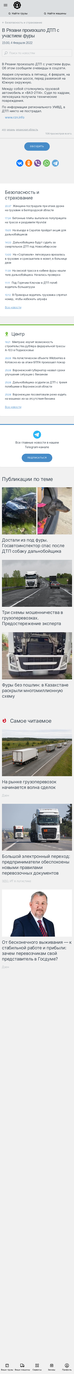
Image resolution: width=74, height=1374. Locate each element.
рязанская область (27, 129)
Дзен (5, 795)
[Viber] (37, 163)
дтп (4, 129)
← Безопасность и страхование (22, 22)
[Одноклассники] (28, 163)
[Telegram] (55, 163)
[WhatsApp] (46, 163)
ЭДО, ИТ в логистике (16, 881)
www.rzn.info (14, 117)
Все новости (13, 307)
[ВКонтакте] (19, 163)
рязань (11, 129)
